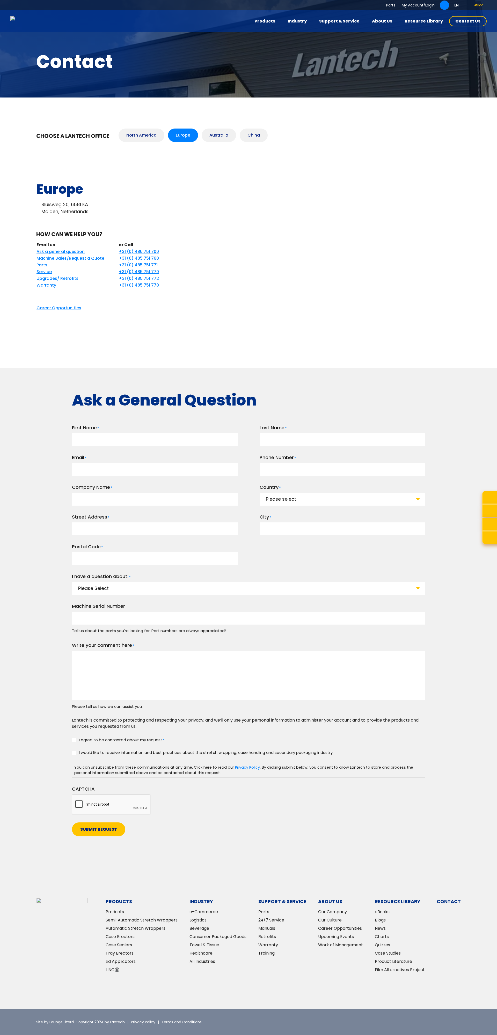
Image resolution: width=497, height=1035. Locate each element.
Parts (41, 265)
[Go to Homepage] (32, 21)
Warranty (46, 285)
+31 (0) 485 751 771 (138, 265)
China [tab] (253, 135)
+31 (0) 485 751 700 (139, 251)
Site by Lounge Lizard (55, 1022)
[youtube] (457, 1022)
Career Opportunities (58, 308)
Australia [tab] (218, 135)
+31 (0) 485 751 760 (139, 258)
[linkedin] (426, 1022)
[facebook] (441, 1022)
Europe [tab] (183, 135)
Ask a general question (60, 251)
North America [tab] (141, 135)
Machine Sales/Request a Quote (70, 258)
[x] (410, 1022)
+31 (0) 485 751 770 (139, 272)
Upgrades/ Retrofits (57, 278)
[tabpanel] (248, 242)
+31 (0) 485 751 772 (139, 278)
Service (44, 272)
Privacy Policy (247, 767)
